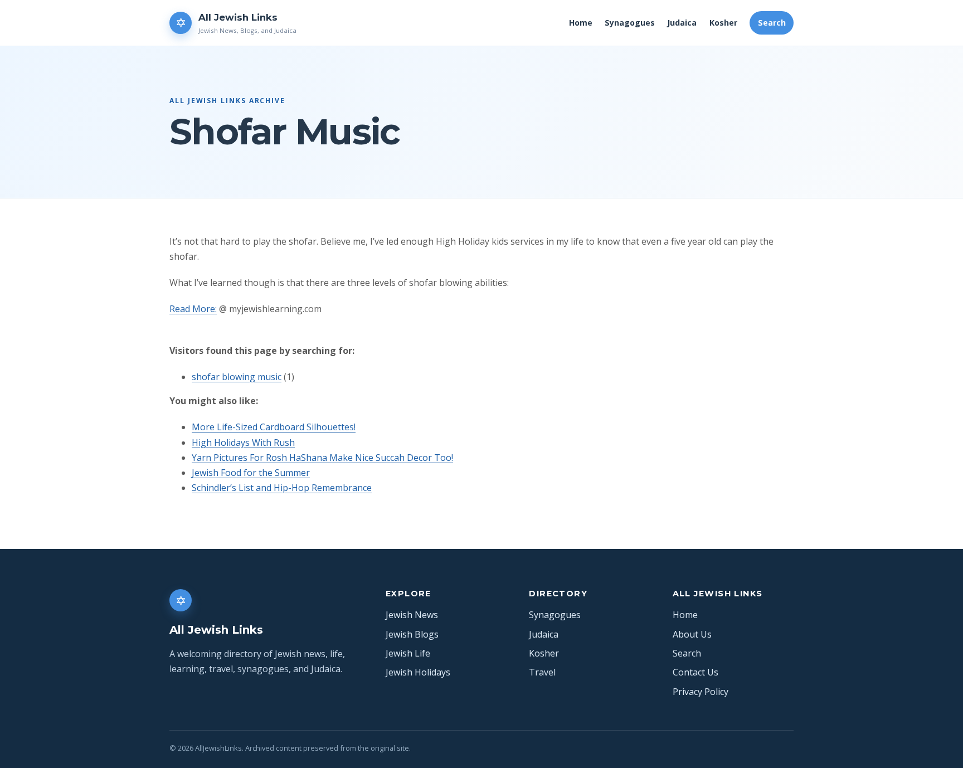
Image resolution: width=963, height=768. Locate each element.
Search (772, 22)
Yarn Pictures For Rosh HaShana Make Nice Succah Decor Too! (322, 457)
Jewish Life (408, 653)
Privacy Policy (700, 692)
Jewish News (412, 615)
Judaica (682, 22)
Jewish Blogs (412, 634)
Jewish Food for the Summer (251, 472)
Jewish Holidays (418, 672)
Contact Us (695, 672)
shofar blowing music (236, 377)
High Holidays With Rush (243, 442)
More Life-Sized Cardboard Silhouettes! (274, 427)
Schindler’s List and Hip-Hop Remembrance (282, 488)
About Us (692, 634)
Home (580, 22)
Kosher (723, 22)
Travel (542, 672)
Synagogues (630, 22)
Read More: (193, 309)
